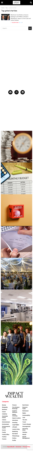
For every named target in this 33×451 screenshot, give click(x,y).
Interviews (15, 420)
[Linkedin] (22, 92)
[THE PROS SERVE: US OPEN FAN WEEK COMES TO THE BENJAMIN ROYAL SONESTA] (16, 337)
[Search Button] (31, 2)
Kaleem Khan (15, 22)
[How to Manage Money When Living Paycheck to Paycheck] (16, 242)
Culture (4, 419)
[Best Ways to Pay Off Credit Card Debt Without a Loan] (16, 147)
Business (4, 409)
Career (4, 411)
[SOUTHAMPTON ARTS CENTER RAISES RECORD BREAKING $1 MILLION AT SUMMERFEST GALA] (16, 274)
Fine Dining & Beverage (15, 408)
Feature (4, 439)
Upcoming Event (25, 429)
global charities (12, 7)
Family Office (5, 434)
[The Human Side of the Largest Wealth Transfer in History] (16, 369)
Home (2, 7)
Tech (23, 417)
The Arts (24, 419)
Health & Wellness (14, 411)
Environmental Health (6, 427)
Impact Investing (14, 415)
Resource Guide (25, 408)
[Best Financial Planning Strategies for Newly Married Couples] (16, 115)
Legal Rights (15, 424)
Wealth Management (26, 437)
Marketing (15, 431)
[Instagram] (16, 92)
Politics (14, 438)
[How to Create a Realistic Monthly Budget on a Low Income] (16, 178)
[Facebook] (10, 92)
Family (4, 432)
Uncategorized (26, 426)
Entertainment (6, 422)
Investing (14, 422)
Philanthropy (15, 436)
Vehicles (24, 432)
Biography (5, 407)
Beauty (4, 405)
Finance (14, 405)
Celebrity (4, 414)
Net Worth (15, 433)
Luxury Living (15, 429)
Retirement (25, 411)
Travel (24, 422)
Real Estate (25, 405)
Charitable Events (5, 416)
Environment (5, 424)
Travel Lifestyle (26, 424)
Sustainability (26, 415)
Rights (24, 413)
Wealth (24, 434)
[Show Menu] (2, 2)
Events (4, 430)
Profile (14, 440)
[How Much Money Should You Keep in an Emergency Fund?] (16, 210)
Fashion (4, 436)
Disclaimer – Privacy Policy (23, 446)
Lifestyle (14, 427)
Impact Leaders (16, 418)
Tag (6, 7)
